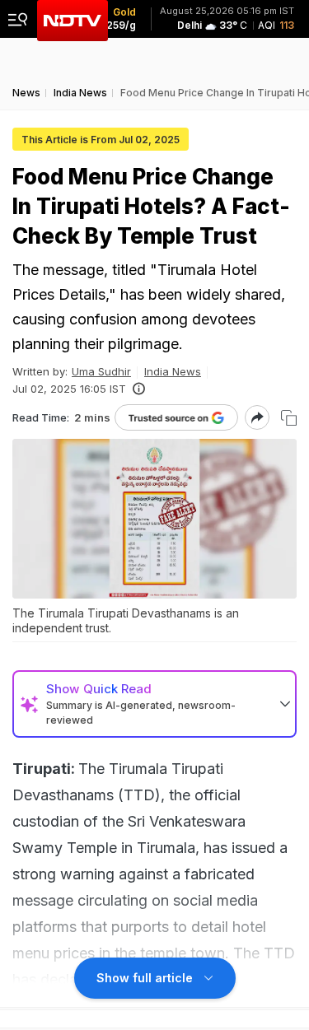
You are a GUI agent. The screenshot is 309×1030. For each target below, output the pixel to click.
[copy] (289, 418)
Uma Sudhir (101, 371)
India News (172, 371)
